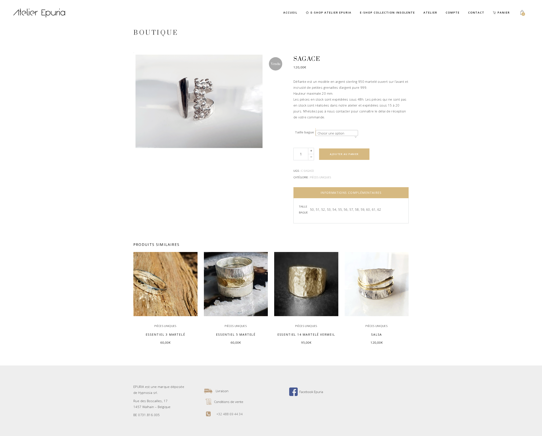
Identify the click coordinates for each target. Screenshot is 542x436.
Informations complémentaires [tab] (351, 193)
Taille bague (304, 132)
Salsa (376, 334)
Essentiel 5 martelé (236, 334)
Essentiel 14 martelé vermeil (306, 334)
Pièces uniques (320, 177)
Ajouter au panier (344, 154)
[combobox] (337, 133)
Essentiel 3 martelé (165, 334)
